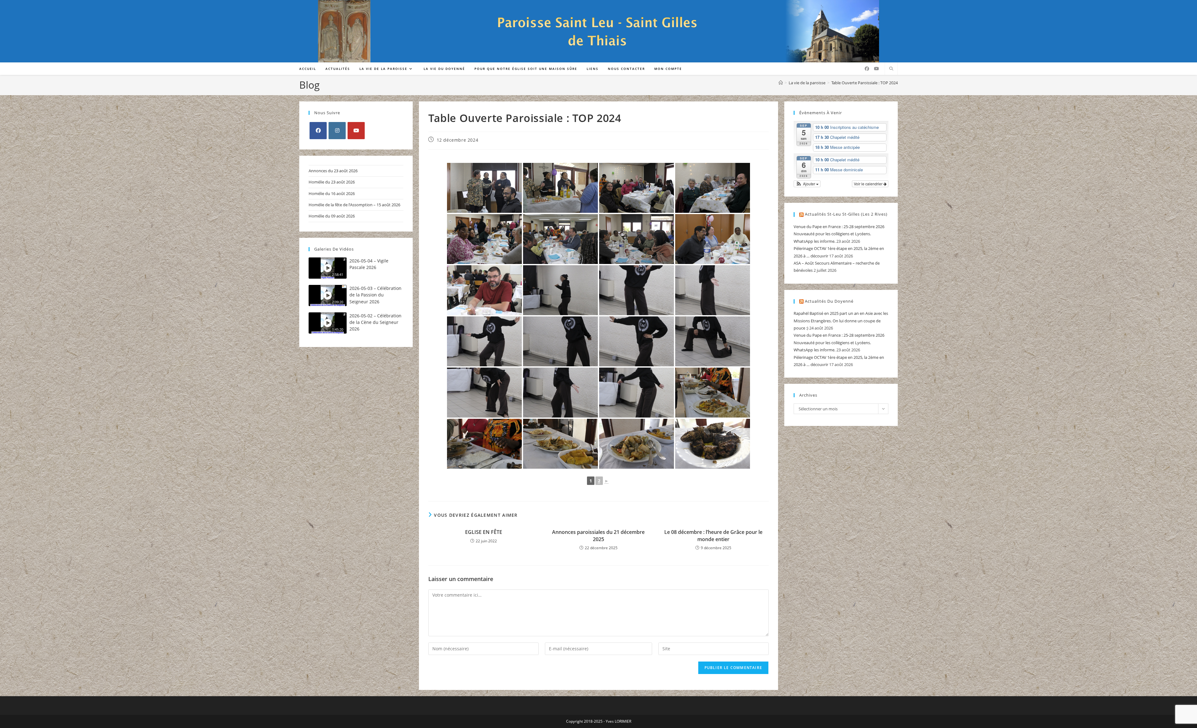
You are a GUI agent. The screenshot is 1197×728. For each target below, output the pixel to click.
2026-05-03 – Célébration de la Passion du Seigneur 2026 (375, 295)
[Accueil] (781, 83)
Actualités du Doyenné (829, 301)
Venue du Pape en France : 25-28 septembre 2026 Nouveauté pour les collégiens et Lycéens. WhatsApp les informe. (839, 234)
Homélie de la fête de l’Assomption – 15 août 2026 (354, 205)
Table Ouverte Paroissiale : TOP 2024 (864, 83)
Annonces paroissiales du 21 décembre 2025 (598, 535)
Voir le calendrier (868, 183)
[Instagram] (337, 130)
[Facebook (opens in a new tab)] (867, 68)
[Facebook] (318, 130)
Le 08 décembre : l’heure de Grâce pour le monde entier (713, 535)
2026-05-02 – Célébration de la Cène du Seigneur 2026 (375, 322)
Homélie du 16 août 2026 (332, 193)
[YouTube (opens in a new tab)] (877, 68)
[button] (807, 184)
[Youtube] (356, 130)
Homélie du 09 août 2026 (332, 216)
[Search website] (891, 69)
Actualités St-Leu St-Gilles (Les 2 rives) (846, 214)
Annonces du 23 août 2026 (333, 170)
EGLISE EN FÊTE (483, 532)
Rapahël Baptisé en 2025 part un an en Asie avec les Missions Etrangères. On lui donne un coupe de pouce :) (841, 320)
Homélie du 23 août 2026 (332, 182)
